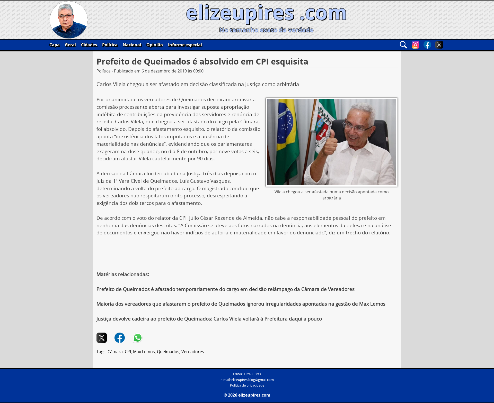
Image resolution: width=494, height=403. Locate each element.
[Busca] (403, 45)
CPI (128, 351)
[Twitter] (439, 45)
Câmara (115, 351)
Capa (54, 45)
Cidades (89, 45)
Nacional (132, 45)
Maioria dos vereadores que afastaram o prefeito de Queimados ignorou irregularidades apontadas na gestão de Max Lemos (240, 303)
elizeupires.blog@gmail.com (252, 380)
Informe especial (185, 45)
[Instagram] (415, 45)
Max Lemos (144, 351)
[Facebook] (427, 45)
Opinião (154, 45)
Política (110, 45)
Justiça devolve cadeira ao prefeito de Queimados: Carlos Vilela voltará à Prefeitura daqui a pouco (209, 318)
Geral (70, 45)
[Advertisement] (247, 255)
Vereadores (192, 351)
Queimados (168, 351)
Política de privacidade (247, 385)
